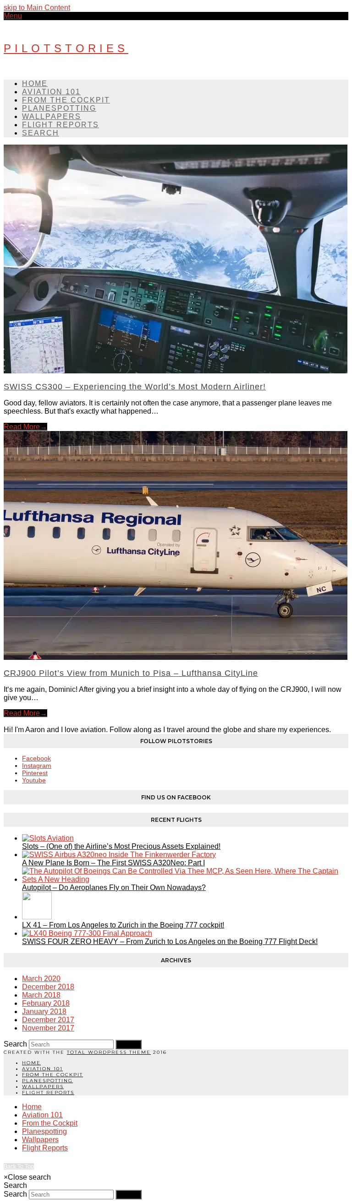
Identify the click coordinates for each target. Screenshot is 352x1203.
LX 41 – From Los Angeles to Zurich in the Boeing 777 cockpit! (123, 925)
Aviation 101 (42, 1069)
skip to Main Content (37, 7)
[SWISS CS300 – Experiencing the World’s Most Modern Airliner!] (175, 371)
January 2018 (44, 1011)
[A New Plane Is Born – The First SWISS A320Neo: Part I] (119, 854)
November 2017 (48, 1028)
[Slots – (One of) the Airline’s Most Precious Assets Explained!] (48, 838)
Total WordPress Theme (109, 1052)
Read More (25, 427)
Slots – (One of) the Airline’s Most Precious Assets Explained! (121, 846)
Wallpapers (43, 1087)
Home (31, 1063)
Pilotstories (66, 48)
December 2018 (48, 987)
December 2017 (48, 1020)
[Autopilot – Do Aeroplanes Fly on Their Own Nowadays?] (185, 879)
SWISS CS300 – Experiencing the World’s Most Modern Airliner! (135, 386)
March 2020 (41, 978)
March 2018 (41, 995)
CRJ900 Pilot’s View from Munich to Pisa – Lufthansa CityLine (131, 673)
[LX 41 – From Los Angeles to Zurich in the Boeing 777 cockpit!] (37, 917)
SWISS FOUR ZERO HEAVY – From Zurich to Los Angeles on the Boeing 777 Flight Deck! (170, 941)
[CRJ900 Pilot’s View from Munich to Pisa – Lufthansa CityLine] (175, 657)
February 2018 (46, 1003)
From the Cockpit (52, 1075)
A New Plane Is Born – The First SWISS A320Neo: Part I (113, 863)
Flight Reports (48, 1092)
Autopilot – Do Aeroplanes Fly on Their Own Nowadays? (114, 887)
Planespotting (47, 1081)
